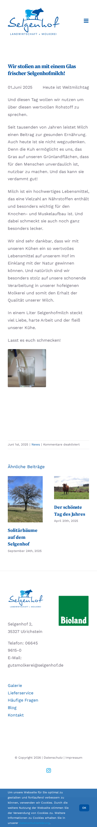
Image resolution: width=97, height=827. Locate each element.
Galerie (15, 685)
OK (84, 808)
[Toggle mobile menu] (86, 20)
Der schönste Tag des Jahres (71, 487)
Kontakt (16, 715)
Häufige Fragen (23, 700)
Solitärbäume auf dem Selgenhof (25, 499)
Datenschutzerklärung (34, 823)
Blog (12, 707)
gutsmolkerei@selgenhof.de (35, 665)
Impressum (73, 757)
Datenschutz (53, 757)
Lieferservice (20, 692)
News (36, 444)
